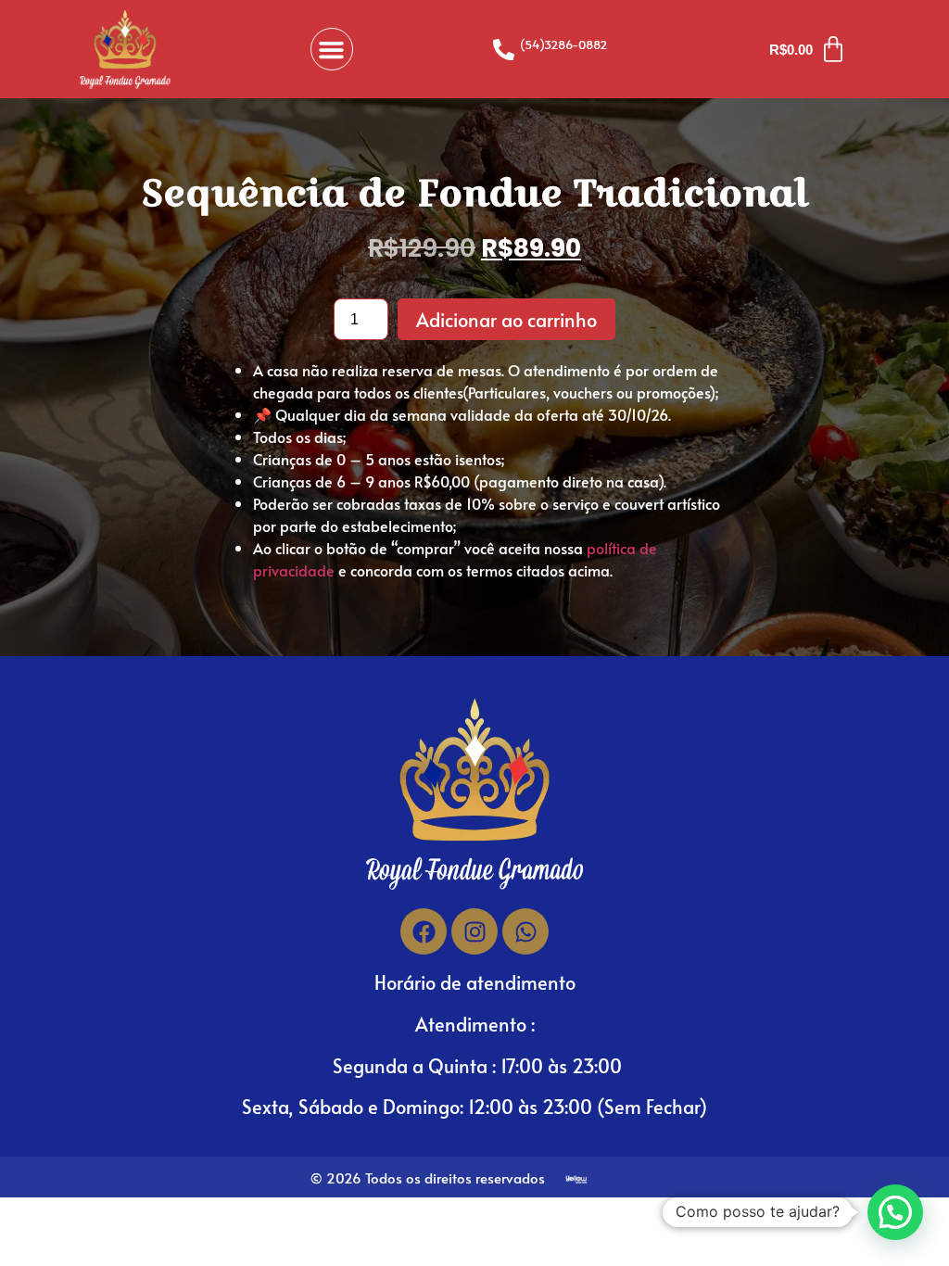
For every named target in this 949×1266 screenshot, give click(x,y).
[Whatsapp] (525, 931)
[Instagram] (474, 931)
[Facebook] (423, 931)
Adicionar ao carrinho (506, 320)
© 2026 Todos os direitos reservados (427, 1177)
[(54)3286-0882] (503, 49)
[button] (331, 49)
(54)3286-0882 (563, 44)
